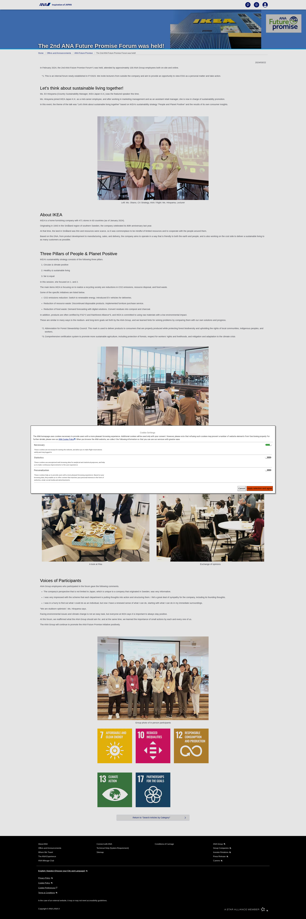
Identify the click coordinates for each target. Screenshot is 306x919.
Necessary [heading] (39, 445)
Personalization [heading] (41, 470)
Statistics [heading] (39, 457)
